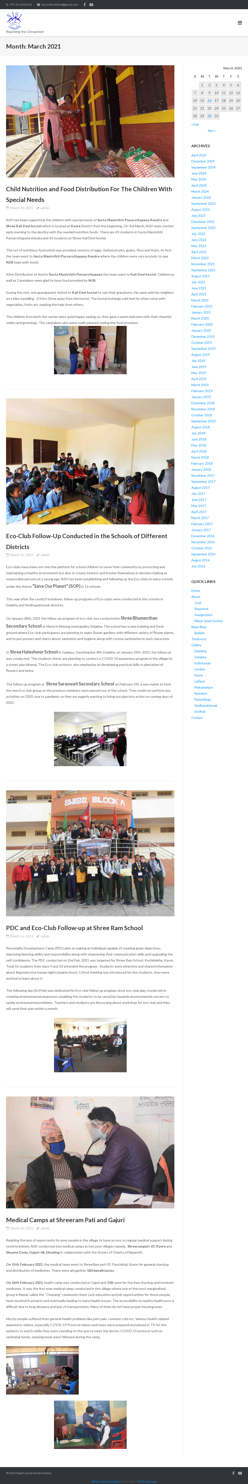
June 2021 (198, 288)
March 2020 (200, 318)
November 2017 (203, 476)
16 (209, 100)
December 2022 (203, 222)
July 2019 (198, 361)
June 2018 (198, 439)
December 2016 (203, 536)
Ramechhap (202, 699)
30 (209, 116)
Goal (197, 603)
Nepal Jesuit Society (208, 621)
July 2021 (198, 282)
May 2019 (198, 373)
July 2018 (198, 433)
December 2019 (203, 336)
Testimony (198, 639)
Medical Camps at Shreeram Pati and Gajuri (65, 1219)
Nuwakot (200, 693)
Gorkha (199, 669)
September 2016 (203, 554)
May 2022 (198, 246)
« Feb (195, 124)
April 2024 (199, 185)
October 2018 (201, 415)
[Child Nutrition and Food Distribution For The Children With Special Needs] (90, 121)
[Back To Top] (236, 1472)
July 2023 (198, 216)
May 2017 (198, 506)
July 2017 (198, 494)
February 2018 (202, 463)
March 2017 (200, 518)
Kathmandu (202, 663)
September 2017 (203, 482)
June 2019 (198, 367)
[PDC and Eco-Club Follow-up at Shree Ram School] (90, 853)
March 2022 (200, 258)
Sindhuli (199, 711)
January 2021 (201, 312)
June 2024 (198, 173)
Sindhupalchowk (205, 705)
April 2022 (199, 252)
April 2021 (199, 294)
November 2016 (203, 542)
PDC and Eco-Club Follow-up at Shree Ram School (74, 927)
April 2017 (199, 512)
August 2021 (200, 276)
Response (201, 609)
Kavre (198, 675)
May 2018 (198, 445)
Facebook (85, 4)
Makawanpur (203, 687)
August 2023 (200, 210)
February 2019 (202, 391)
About (195, 597)
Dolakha (200, 657)
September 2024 (203, 167)
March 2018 (200, 457)
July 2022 (198, 234)
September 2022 (203, 228)
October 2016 (201, 548)
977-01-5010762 (21, 4)
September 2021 (203, 270)
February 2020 (202, 324)
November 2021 (203, 264)
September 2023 (203, 204)
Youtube (91, 4)
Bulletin (199, 633)
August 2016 (200, 560)
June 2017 (198, 500)
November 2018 (203, 409)
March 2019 (200, 385)
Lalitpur (199, 681)
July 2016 (198, 566)
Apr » (212, 130)
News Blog (198, 627)
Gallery (196, 645)
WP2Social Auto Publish (105, 1481)
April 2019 (199, 379)
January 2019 (201, 397)
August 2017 (200, 488)
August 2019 (200, 355)
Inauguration (203, 615)
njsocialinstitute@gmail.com (59, 4)
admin (45, 208)
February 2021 (202, 306)
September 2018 (203, 421)
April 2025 (199, 155)
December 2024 (203, 161)
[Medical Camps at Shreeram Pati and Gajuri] (90, 1152)
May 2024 (198, 179)
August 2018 (200, 427)
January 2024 (201, 197)
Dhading (200, 651)
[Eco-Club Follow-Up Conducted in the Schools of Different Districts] (90, 461)
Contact (197, 718)
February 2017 (202, 524)
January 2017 (201, 530)
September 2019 (203, 349)
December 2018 (203, 403)
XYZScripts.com (147, 1481)
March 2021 (200, 300)
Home (195, 591)
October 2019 (201, 343)
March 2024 (200, 191)
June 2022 (198, 240)
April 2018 (199, 451)
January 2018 (201, 469)
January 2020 (201, 330)
